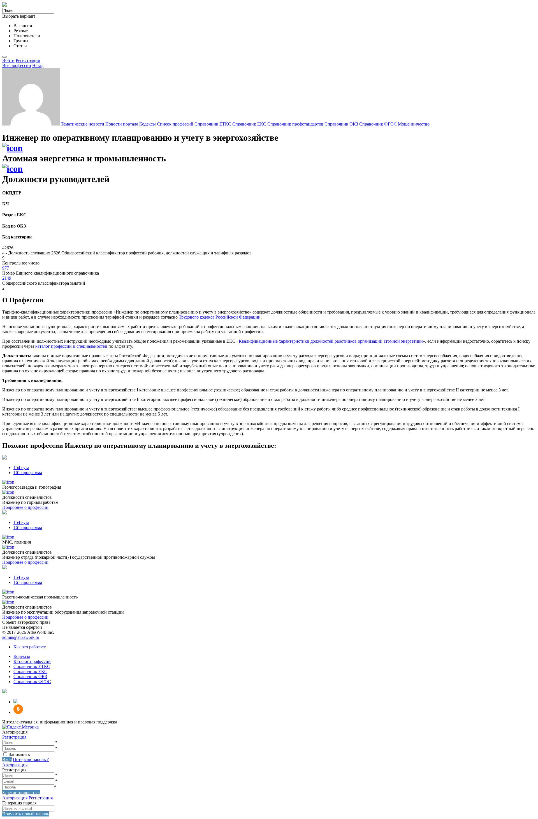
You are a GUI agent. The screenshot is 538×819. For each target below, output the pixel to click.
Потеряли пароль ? (31, 759)
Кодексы (147, 124)
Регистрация (28, 60)
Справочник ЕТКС (212, 124)
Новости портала (121, 124)
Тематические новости (82, 124)
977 (5, 268)
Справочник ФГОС (378, 124)
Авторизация (14, 764)
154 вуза (21, 467)
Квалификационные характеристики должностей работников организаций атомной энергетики (331, 341)
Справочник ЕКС (249, 124)
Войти (8, 60)
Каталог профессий (32, 661)
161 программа (27, 472)
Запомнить (19, 754)
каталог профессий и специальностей (71, 346)
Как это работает (29, 646)
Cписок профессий (175, 124)
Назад (37, 65)
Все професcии (16, 65)
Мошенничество (414, 124)
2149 (6, 278)
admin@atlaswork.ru (20, 637)
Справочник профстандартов (295, 124)
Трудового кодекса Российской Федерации (220, 317)
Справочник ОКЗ (341, 124)
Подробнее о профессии (25, 507)
